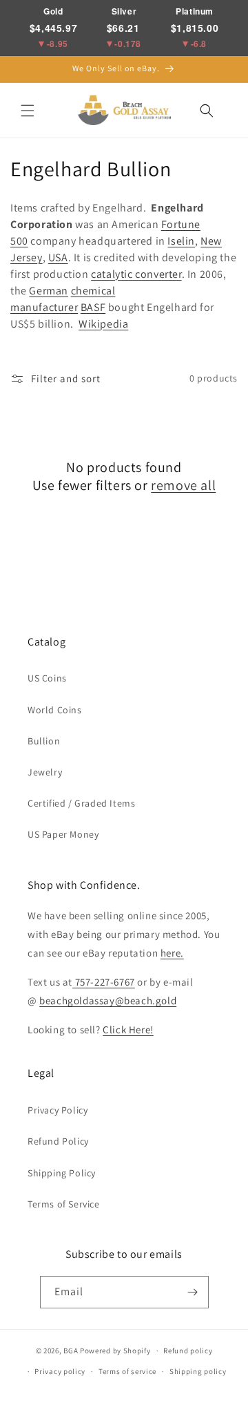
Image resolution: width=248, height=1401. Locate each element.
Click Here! (128, 1029)
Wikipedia (103, 324)
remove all (183, 485)
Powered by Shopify (115, 1350)
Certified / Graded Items (81, 803)
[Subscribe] (193, 1292)
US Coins (47, 678)
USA (58, 257)
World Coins (55, 710)
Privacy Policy (57, 1110)
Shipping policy (198, 1371)
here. (172, 952)
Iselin (181, 241)
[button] (27, 110)
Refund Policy (58, 1141)
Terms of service (127, 1371)
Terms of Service (64, 1204)
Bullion (44, 741)
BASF (93, 307)
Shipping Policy (62, 1173)
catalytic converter (136, 274)
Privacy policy (59, 1371)
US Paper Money (63, 834)
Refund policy (187, 1350)
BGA (70, 1350)
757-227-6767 (103, 981)
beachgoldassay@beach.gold (107, 1000)
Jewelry (45, 772)
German (48, 290)
